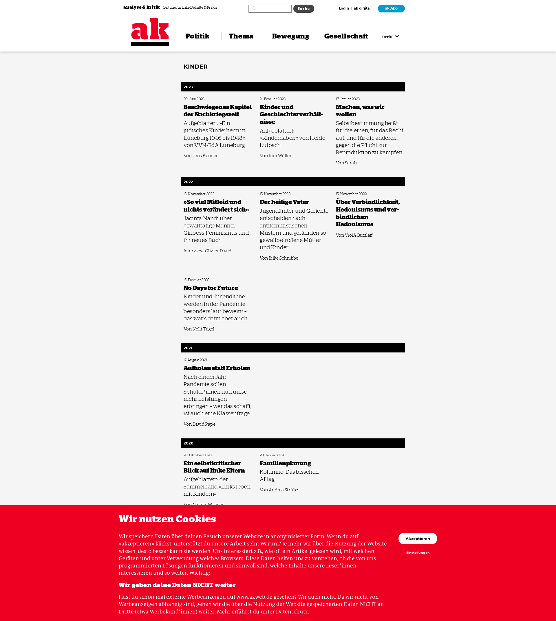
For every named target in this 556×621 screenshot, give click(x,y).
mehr (388, 36)
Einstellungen (418, 553)
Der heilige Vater (270, 194)
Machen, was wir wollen (351, 99)
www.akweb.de (254, 596)
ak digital (362, 8)
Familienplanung (271, 455)
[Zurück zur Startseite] (150, 28)
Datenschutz (292, 611)
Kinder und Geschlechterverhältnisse (284, 99)
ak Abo (391, 8)
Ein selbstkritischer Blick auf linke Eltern (209, 455)
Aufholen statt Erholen (198, 360)
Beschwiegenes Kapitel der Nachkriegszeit (211, 99)
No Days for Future (196, 280)
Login (344, 8)
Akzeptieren (418, 538)
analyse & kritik (142, 7)
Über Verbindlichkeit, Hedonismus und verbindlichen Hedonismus (361, 196)
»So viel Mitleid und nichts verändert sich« (211, 194)
